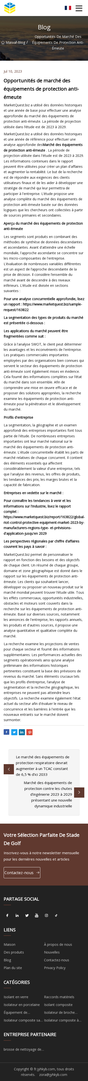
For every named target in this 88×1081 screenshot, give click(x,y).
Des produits (14, 952)
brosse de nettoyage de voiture (22, 1050)
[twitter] (27, 915)
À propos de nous (58, 944)
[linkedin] (17, 915)
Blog (21, 42)
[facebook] (7, 915)
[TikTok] (56, 915)
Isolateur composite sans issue (24, 1021)
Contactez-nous (18, 872)
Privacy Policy (55, 967)
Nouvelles (52, 952)
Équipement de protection (15, 1013)
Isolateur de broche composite (59, 1013)
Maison (10, 42)
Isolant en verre (16, 997)
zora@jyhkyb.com (53, 1074)
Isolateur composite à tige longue (61, 1021)
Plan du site (13, 967)
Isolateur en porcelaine (22, 1004)
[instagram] (46, 915)
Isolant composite (58, 1004)
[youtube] (36, 915)
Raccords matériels (59, 997)
